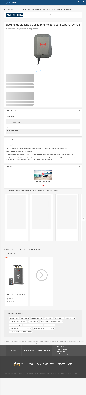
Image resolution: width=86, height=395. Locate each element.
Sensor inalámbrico (70, 318)
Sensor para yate (59, 318)
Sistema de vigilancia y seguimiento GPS (33, 325)
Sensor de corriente (49, 325)
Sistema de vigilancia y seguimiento (18, 321)
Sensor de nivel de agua (15, 325)
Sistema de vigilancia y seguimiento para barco (52, 321)
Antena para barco (14, 318)
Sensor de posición (33, 321)
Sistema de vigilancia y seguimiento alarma (44, 328)
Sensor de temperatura (36, 318)
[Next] (84, 219)
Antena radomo (48, 318)
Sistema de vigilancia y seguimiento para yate (20, 328)
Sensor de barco (25, 318)
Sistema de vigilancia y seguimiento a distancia (21, 331)
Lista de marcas (60, 346)
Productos (53, 15)
